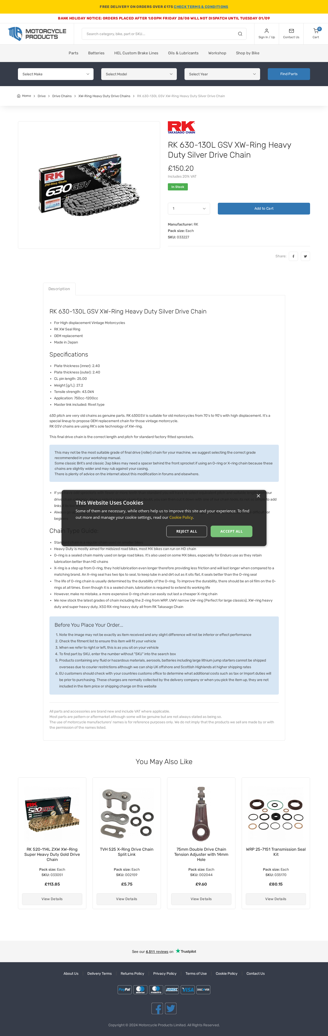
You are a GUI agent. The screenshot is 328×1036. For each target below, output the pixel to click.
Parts (73, 53)
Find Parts (289, 74)
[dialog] (163, 518)
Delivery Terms (99, 973)
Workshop (217, 53)
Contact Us (256, 973)
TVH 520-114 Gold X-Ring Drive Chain (276, 852)
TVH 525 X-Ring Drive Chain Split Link (52, 852)
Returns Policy (132, 973)
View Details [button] (52, 899)
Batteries (96, 53)
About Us (71, 973)
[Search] (240, 34)
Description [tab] (59, 289)
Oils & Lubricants (183, 53)
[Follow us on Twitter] (171, 1008)
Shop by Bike (247, 53)
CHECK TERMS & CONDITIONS (201, 7)
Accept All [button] (231, 531)
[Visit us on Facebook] (157, 1008)
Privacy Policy (165, 973)
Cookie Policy (227, 973)
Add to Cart (264, 208)
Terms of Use (196, 973)
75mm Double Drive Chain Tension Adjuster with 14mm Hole (127, 854)
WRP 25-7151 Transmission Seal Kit (201, 852)
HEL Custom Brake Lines (136, 53)
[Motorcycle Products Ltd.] (37, 34)
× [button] (258, 496)
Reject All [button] (186, 531)
